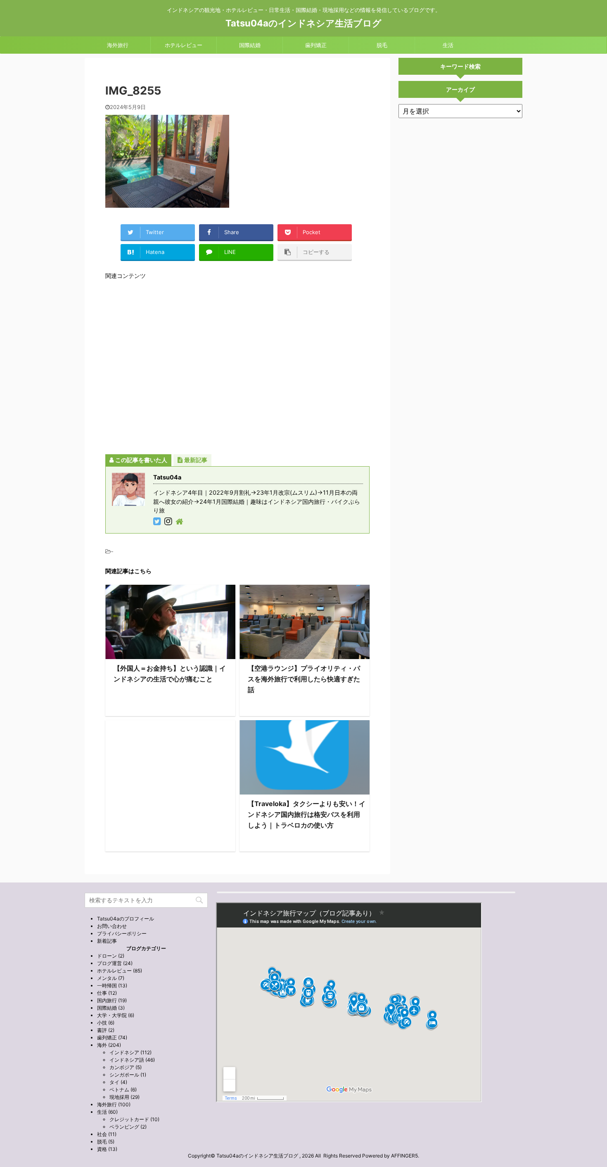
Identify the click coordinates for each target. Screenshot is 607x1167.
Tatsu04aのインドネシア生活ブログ (303, 23)
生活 (448, 45)
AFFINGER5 (404, 1156)
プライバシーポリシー (122, 933)
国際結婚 (250, 45)
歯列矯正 (316, 45)
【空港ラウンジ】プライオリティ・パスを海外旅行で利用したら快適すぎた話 (304, 679)
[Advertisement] (237, 366)
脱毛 (382, 45)
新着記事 (107, 941)
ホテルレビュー (183, 45)
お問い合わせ (112, 926)
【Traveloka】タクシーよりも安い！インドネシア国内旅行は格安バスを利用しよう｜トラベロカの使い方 (306, 814)
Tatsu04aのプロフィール (125, 919)
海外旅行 (117, 45)
